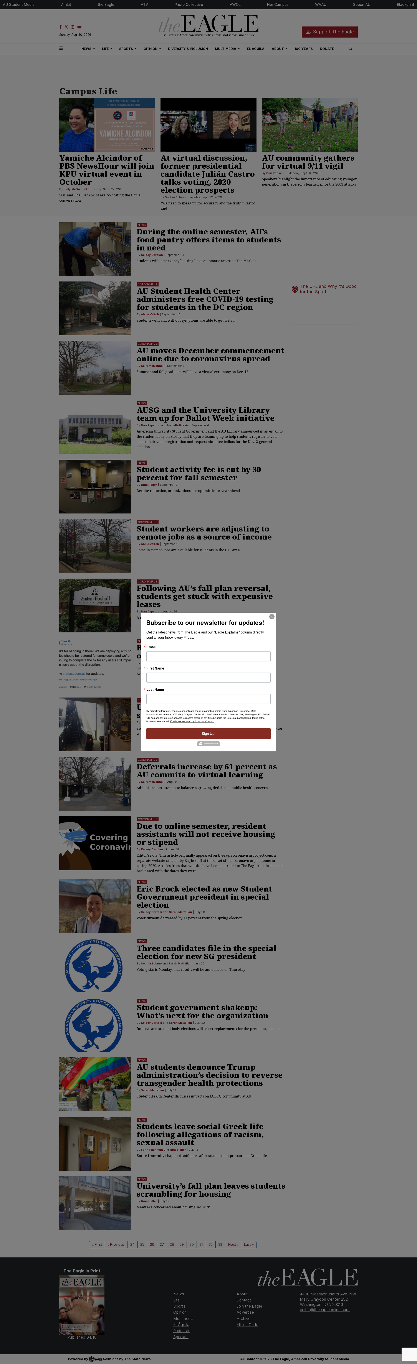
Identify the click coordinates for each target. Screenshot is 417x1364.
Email (151, 647)
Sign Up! (208, 733)
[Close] (272, 616)
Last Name (155, 689)
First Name (155, 668)
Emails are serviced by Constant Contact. (192, 721)
